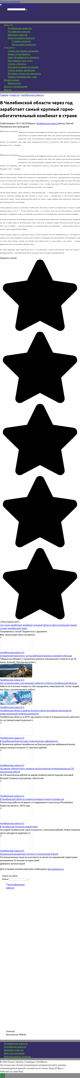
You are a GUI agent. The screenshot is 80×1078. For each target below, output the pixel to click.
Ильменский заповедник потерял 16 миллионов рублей (29, 854)
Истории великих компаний (23, 67)
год (2, 625)
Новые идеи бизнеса (19, 54)
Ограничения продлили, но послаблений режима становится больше (36, 655)
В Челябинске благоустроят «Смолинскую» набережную (29, 741)
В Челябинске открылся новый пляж (19, 826)
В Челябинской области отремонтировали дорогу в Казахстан (32, 799)
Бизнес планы (11, 80)
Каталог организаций (16, 86)
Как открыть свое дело (20, 60)
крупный (37, 625)
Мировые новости (17, 34)
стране (3, 628)
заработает (16, 625)
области (47, 625)
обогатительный (60, 625)
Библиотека (14, 83)
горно (7, 625)
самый (73, 625)
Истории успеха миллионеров (24, 73)
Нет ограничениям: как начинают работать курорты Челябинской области (38, 683)
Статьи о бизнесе (17, 64)
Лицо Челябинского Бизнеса (23, 57)
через (24, 628)
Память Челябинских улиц (22, 76)
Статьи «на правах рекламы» (23, 51)
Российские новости (19, 31)
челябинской (14, 628)
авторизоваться (56, 869)
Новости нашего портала (21, 38)
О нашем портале (21, 41)
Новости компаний (14, 1053)
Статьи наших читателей (21, 70)
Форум (7, 89)
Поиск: (3, 9)
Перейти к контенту (10, 1)
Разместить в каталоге (24, 44)
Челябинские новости (20, 28)
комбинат (28, 625)
